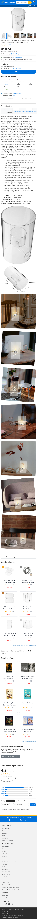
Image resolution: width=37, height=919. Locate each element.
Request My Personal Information (10, 887)
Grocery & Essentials (30, 6)
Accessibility (5, 869)
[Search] (30, 2)
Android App (5, 898)
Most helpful (5, 804)
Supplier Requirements (7, 840)
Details (14, 95)
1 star (3, 795)
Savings (21, 6)
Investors (4, 835)
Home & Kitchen (17, 111)
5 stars (2, 787)
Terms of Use (5, 880)
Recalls (3, 866)
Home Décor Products (27, 111)
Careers (4, 831)
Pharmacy (4, 864)
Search (33, 804)
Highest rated (21, 801)
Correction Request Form (10, 756)
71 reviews (12, 45)
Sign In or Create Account (14, 817)
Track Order (14, 820)
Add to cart (18, 72)
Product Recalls (6, 871)
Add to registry (27, 98)
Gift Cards (4, 856)
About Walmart (6, 828)
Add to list (10, 98)
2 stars (2, 793)
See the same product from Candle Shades (24, 645)
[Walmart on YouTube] (9, 904)
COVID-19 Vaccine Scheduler (9, 862)
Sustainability (5, 838)
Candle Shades (17, 113)
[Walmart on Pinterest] (12, 904)
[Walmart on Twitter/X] (6, 904)
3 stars (2, 791)
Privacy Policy (5, 882)
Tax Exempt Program (7, 874)
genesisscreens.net (17, 57)
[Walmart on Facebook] (3, 904)
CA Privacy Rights (6, 885)
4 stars (2, 789)
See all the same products (29, 741)
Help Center (29, 817)
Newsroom (4, 833)
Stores (3, 849)
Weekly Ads (25, 820)
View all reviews (7, 781)
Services (14, 6)
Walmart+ (4, 853)
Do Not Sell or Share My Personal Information (13, 889)
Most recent (10, 801)
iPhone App (5, 895)
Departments (7, 6)
